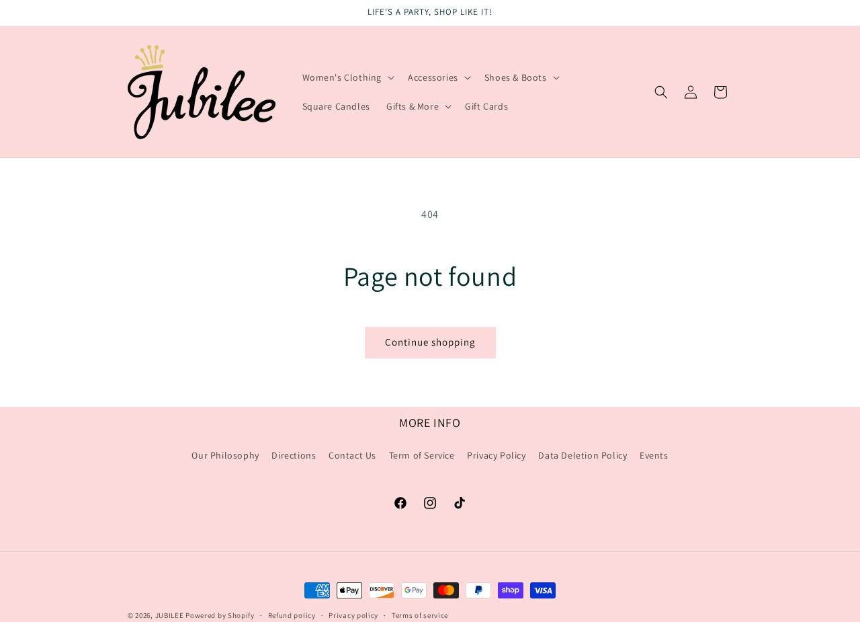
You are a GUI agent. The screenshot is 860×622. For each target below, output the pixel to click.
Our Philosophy (225, 455)
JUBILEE (169, 615)
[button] (347, 77)
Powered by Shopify (220, 615)
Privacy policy (353, 614)
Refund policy (292, 614)
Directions (293, 455)
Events (654, 455)
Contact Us (352, 455)
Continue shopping (430, 342)
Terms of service (420, 614)
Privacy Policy (496, 455)
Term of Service (422, 455)
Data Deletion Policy (582, 455)
